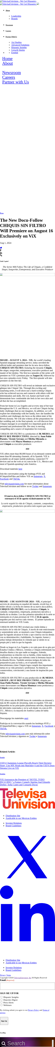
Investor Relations (14, 823)
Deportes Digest (10, 1000)
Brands (14, 18)
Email (7, 980)
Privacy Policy (33, 1010)
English (14, 52)
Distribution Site (13, 815)
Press (2, 213)
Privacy (3, 975)
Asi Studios (16, 42)
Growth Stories (18, 50)
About (7, 63)
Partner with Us (15, 82)
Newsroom (11, 72)
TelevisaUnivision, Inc (22, 978)
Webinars (7, 1005)
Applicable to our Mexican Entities (21, 818)
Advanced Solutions (20, 45)
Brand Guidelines (13, 825)
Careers (8, 77)
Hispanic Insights (19, 47)
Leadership (16, 16)
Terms (8, 975)
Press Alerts (8, 1002)
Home (7, 58)
